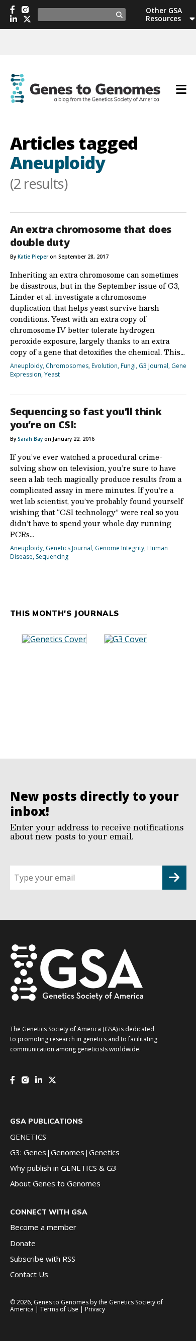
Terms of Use (59, 1309)
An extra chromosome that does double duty (90, 235)
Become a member (43, 1227)
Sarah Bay (30, 438)
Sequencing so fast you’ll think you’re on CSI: (86, 418)
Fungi (128, 365)
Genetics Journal (69, 548)
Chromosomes (67, 365)
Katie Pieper (33, 256)
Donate (23, 1243)
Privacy (95, 1309)
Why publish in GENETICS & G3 (63, 1168)
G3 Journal (153, 365)
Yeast (52, 374)
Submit (174, 878)
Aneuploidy (26, 365)
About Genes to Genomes (55, 1183)
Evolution (104, 365)
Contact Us (29, 1274)
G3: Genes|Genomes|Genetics (65, 1152)
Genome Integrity (119, 548)
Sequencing (52, 556)
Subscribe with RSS (42, 1259)
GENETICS (28, 1137)
